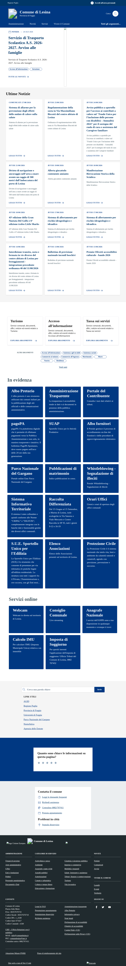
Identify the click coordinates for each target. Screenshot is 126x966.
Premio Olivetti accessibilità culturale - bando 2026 (102, 254)
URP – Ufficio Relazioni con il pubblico (17, 931)
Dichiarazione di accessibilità (75, 922)
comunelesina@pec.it (18, 938)
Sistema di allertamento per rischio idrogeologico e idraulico (62, 220)
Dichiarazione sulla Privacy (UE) (77, 934)
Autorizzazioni (40, 877)
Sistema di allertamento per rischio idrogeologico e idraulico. (101, 220)
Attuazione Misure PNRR (15, 953)
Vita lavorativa (70, 884)
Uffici (7, 869)
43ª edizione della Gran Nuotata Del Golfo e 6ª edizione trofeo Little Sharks (24, 220)
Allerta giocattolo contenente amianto (58, 172)
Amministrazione (16, 24)
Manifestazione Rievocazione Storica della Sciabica (100, 173)
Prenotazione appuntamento (45, 910)
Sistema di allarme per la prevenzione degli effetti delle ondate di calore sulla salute (23, 112)
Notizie (97, 861)
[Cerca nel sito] (115, 14)
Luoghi (97, 885)
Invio (99, 689)
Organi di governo (12, 861)
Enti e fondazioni (12, 873)
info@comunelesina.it (19, 935)
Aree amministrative (13, 865)
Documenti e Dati (12, 884)
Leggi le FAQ (40, 907)
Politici (8, 877)
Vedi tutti (63, 367)
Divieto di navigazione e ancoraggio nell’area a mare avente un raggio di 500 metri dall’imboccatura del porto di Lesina (24, 177)
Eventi (96, 889)
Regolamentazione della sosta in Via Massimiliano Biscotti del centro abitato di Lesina (63, 112)
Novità (33, 24)
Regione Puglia (13, 3)
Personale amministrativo (15, 880)
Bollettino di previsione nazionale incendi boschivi (62, 254)
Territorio (97, 893)
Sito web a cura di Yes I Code (19, 963)
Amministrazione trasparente (75, 907)
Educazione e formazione (45, 888)
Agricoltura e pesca (42, 861)
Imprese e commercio (72, 865)
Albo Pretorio (69, 910)
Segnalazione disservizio (44, 914)
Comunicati (98, 865)
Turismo (67, 880)
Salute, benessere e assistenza (75, 873)
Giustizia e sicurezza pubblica (75, 861)
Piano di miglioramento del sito (49, 953)
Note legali (68, 918)
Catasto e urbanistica (43, 880)
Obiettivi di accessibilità (73, 926)
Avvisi (96, 869)
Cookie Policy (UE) (72, 930)
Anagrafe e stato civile (43, 869)
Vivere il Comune (62, 24)
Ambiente (39, 865)
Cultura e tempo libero (43, 884)
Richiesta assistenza (42, 918)
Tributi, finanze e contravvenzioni (77, 877)
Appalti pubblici (41, 873)
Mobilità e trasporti (71, 869)
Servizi (45, 24)
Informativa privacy (72, 914)
